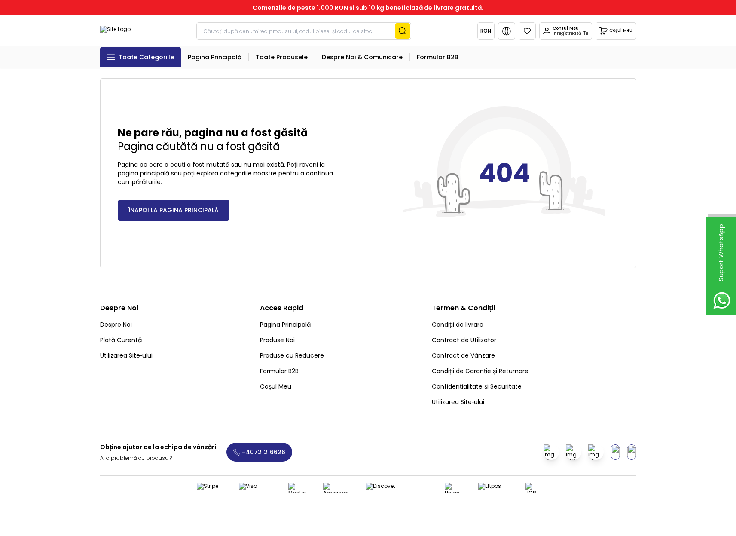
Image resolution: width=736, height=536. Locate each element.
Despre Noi (116, 324)
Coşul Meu (275, 386)
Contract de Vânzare (463, 355)
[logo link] (115, 31)
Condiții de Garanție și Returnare (480, 371)
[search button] (402, 31)
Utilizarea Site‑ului (126, 355)
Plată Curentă (121, 340)
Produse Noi (277, 340)
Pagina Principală (285, 324)
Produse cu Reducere (292, 355)
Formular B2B (279, 371)
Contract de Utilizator (464, 340)
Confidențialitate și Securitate (477, 386)
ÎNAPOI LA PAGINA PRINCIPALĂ (173, 210)
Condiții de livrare (457, 324)
